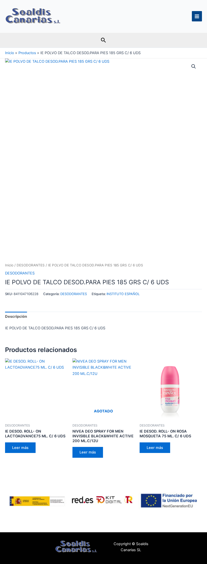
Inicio (9, 265)
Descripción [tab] (16, 316)
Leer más (20, 447)
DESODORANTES (31, 265)
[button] (103, 40)
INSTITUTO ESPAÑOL (123, 294)
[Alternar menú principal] (197, 16)
